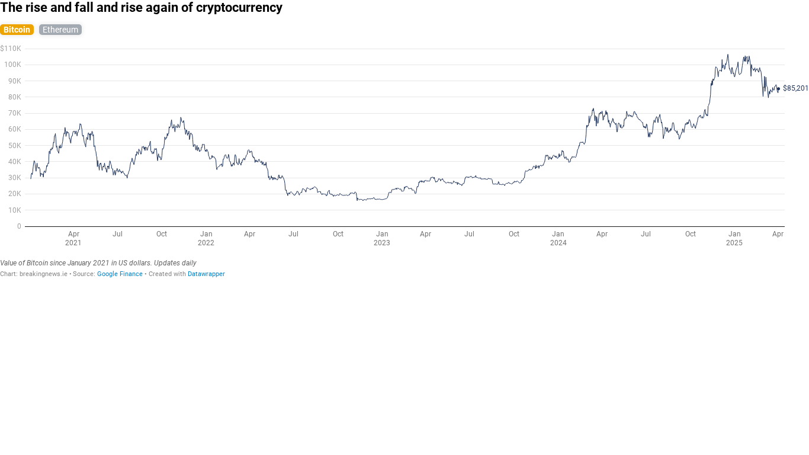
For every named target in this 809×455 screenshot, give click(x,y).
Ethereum (60, 29)
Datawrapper (206, 274)
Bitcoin (17, 29)
